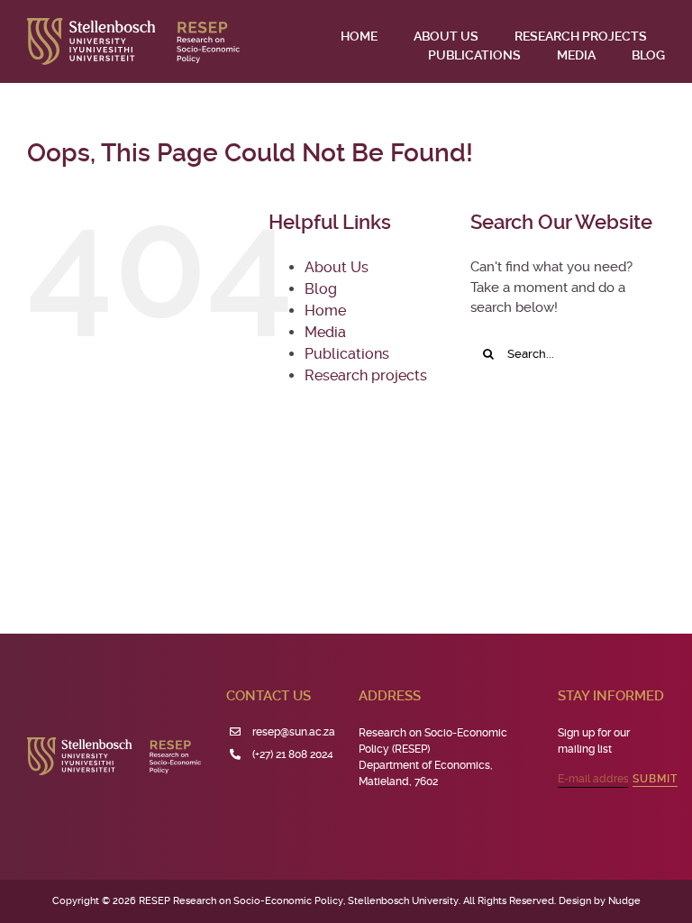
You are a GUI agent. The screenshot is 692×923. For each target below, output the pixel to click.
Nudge (624, 901)
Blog (321, 288)
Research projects (366, 375)
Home (325, 310)
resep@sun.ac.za (293, 732)
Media (325, 332)
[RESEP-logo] (133, 24)
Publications (347, 353)
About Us (337, 267)
